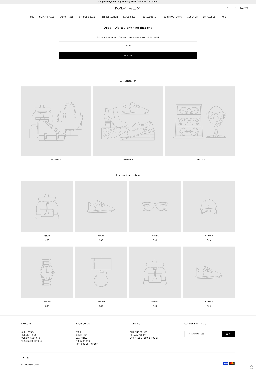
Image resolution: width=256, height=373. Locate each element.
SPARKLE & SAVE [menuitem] (87, 17)
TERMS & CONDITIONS (31, 341)
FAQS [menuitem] (223, 17)
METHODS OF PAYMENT (87, 344)
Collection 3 (200, 159)
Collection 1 (56, 159)
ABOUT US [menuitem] (192, 17)
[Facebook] (23, 357)
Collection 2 (128, 159)
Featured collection (128, 175)
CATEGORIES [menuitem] (129, 17)
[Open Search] (228, 8)
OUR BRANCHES (28, 335)
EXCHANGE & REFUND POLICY (144, 338)
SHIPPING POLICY (138, 332)
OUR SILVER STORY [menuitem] (173, 17)
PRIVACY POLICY (137, 335)
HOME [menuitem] (31, 17)
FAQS (78, 332)
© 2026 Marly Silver (30, 365)
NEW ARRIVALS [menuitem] (46, 17)
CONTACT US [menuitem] (209, 17)
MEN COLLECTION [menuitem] (109, 17)
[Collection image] (56, 121)
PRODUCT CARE (83, 341)
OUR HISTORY (27, 332)
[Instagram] (28, 357)
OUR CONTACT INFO (30, 338)
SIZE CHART (81, 335)
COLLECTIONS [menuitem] (149, 17)
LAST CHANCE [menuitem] (66, 17)
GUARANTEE (81, 338)
